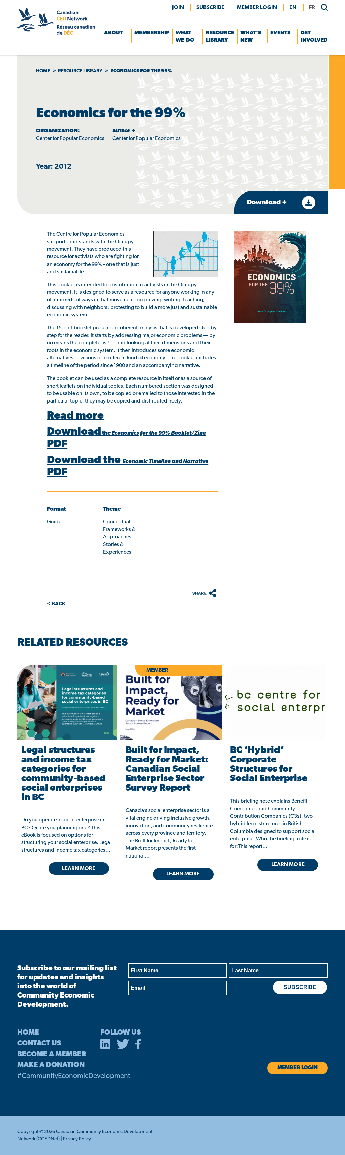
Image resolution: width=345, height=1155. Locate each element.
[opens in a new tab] (66, 702)
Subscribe (210, 7)
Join (178, 7)
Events (280, 33)
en (292, 7)
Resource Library (220, 36)
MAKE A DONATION (51, 1065)
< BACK (56, 604)
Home (43, 71)
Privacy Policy (77, 1139)
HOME (28, 1032)
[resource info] (275, 702)
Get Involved (314, 36)
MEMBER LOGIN (257, 7)
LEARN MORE (78, 868)
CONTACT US (39, 1043)
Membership (151, 33)
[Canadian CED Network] (56, 33)
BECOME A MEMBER (51, 1054)
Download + (267, 202)
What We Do (185, 36)
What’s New (250, 36)
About (113, 33)
